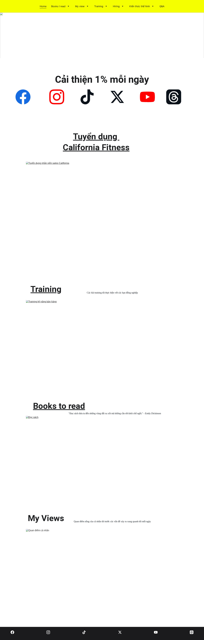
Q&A (161, 6)
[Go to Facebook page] (23, 96)
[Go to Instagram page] (56, 96)
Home (43, 6)
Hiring (116, 6)
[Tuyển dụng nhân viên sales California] (96, 220)
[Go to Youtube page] (147, 96)
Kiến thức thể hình (139, 6)
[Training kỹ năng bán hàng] (96, 346)
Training (98, 6)
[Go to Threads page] (173, 96)
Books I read (58, 6)
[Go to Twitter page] (117, 96)
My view (80, 6)
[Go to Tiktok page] (87, 96)
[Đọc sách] (97, 463)
